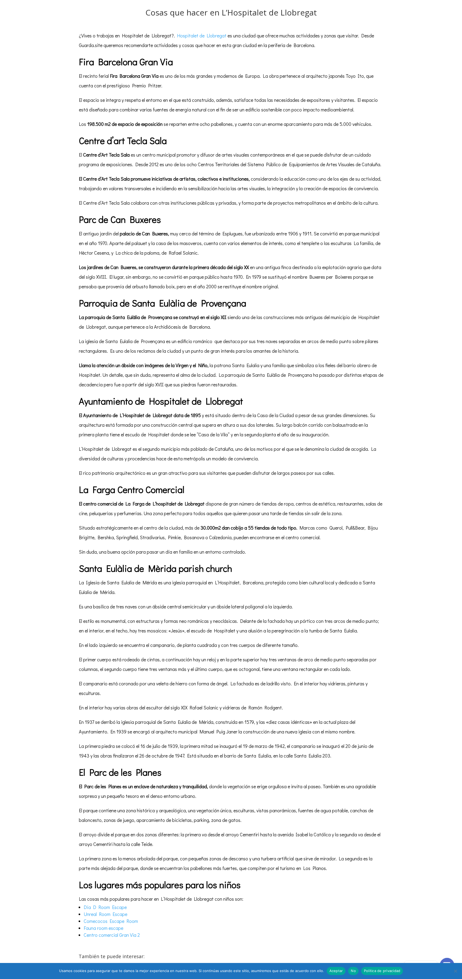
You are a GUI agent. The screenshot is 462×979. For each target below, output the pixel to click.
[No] (455, 971)
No (353, 971)
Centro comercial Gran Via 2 (112, 935)
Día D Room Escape (105, 907)
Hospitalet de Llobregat (201, 35)
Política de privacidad (382, 971)
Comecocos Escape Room (111, 921)
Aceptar (336, 971)
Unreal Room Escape (105, 914)
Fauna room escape (103, 928)
